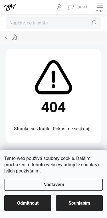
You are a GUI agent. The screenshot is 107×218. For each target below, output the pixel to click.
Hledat (94, 23)
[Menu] (100, 7)
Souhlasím (79, 203)
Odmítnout (28, 203)
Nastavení (53, 184)
